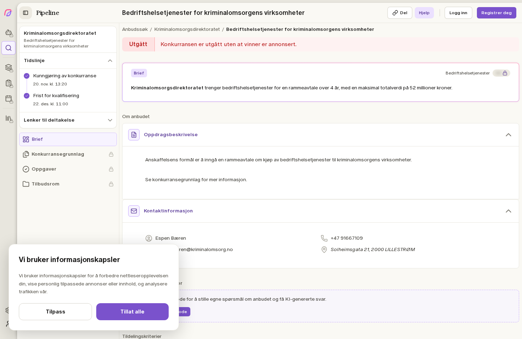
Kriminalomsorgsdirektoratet (187, 29)
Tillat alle (132, 312)
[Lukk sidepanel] (25, 12)
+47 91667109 (347, 238)
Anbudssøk (135, 29)
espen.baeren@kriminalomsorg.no (194, 249)
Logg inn (458, 12)
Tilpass (55, 312)
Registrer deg (497, 12)
